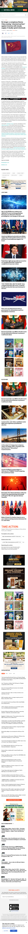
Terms (11, 915)
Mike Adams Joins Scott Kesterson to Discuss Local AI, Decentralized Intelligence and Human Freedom (13, 840)
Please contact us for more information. (9, 549)
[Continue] (25, 896)
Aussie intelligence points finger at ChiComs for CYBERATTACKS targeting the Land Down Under (13, 471)
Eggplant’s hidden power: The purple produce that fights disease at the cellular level (12, 717)
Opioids (10, 37)
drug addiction (22, 36)
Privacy (8, 915)
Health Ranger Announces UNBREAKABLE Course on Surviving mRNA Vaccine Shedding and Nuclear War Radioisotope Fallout (13, 848)
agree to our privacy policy (8, 928)
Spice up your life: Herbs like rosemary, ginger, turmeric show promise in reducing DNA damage (13, 795)
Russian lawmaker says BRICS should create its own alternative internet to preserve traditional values (14, 333)
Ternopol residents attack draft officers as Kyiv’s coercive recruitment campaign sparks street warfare (13, 775)
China (6, 20)
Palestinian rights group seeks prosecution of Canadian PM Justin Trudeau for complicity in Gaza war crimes (13, 262)
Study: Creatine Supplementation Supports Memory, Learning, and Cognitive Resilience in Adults (13, 785)
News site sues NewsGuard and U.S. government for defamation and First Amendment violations (12, 310)
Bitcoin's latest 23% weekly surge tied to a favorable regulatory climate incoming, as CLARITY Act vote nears (13, 790)
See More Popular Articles (14, 799)
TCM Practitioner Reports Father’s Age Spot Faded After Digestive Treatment (12, 727)
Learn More (6, 930)
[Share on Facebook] (5, 33)
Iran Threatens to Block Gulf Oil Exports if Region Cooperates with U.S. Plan (12, 684)
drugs (7, 37)
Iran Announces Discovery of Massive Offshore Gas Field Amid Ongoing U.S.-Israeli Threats (13, 737)
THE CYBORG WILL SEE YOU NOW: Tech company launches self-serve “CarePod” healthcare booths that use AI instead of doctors (13, 286)
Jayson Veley (9, 30)
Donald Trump (16, 36)
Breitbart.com (4, 164)
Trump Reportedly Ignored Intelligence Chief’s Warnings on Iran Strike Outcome (11, 771)
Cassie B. (8, 259)
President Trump (10, 123)
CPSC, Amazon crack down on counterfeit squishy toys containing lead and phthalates (12, 707)
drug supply (3, 37)
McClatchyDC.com (5, 162)
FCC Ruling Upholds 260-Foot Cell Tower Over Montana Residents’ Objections (11, 746)
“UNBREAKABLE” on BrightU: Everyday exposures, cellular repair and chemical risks (12, 780)
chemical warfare (7, 36)
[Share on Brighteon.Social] (2, 33)
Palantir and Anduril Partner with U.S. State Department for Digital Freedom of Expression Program (11, 761)
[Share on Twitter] (8, 33)
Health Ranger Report (6, 823)
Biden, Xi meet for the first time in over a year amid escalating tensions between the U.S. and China (13, 519)
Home (2, 20)
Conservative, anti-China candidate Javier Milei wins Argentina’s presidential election (13, 423)
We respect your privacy (14, 899)
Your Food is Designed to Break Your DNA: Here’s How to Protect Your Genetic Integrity (13, 741)
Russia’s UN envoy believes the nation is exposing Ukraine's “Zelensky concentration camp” (12, 712)
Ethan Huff (9, 234)
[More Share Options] (11, 33)
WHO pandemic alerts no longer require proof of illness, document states (12, 698)
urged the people (5, 125)
